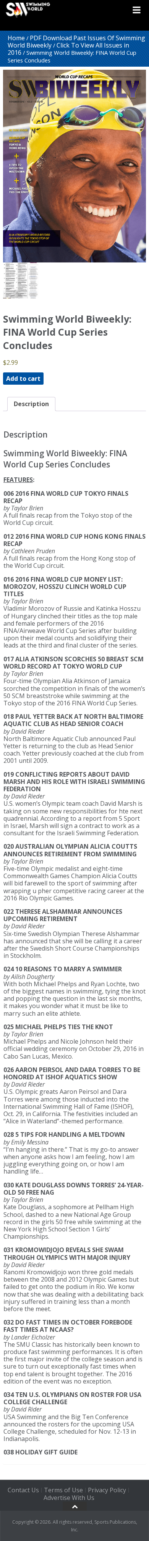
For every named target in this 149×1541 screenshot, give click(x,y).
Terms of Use (63, 1490)
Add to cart (23, 378)
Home (16, 38)
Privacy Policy (107, 1490)
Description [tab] (31, 404)
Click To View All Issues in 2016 (68, 49)
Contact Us (23, 1490)
